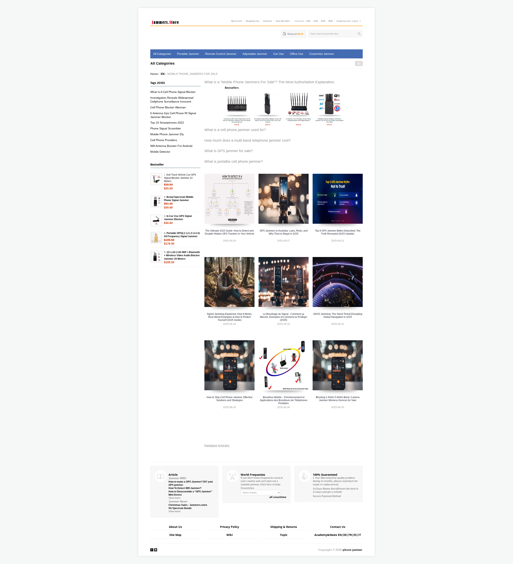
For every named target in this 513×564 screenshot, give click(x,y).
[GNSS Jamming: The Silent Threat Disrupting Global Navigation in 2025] (338, 282)
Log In (355, 21)
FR (350, 535)
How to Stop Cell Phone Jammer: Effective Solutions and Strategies (229, 399)
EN (163, 73)
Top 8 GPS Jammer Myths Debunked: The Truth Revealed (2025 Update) (338, 232)
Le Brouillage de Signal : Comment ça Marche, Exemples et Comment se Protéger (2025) (283, 317)
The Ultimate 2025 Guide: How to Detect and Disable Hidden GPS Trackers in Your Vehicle (229, 232)
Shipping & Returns (283, 527)
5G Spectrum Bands (180, 508)
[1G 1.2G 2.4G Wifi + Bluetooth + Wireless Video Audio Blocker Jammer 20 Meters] (156, 257)
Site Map (175, 535)
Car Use (278, 53)
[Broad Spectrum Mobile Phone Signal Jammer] (156, 201)
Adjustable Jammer (255, 53)
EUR (323, 21)
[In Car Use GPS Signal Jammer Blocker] (156, 220)
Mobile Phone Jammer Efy (167, 134)
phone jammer (352, 549)
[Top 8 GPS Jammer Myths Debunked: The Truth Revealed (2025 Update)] (338, 199)
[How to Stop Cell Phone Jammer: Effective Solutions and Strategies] (229, 365)
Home (154, 73)
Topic (283, 535)
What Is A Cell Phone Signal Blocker (173, 91)
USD (308, 21)
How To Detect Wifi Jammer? (185, 488)
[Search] (359, 33)
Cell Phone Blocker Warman (168, 107)
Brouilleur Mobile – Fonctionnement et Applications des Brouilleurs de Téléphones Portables (283, 400)
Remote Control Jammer (220, 53)
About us (175, 527)
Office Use (296, 53)
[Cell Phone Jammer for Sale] (283, 105)
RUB (330, 21)
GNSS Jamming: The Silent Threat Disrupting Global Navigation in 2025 (337, 315)
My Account (236, 21)
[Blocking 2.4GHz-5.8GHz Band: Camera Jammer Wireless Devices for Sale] (338, 365)
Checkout (267, 21)
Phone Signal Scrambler (165, 128)
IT (359, 535)
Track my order (283, 21)
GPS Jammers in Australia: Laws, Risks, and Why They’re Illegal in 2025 (284, 232)
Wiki (229, 535)
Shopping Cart (252, 21)
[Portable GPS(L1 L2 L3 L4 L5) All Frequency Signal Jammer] (156, 238)
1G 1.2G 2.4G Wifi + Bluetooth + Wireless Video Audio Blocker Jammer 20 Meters (182, 255)
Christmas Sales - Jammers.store (188, 505)
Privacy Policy (229, 527)
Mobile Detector (160, 151)
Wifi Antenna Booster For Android (171, 145)
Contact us (337, 527)
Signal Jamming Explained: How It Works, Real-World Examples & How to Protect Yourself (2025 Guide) (229, 317)
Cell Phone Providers (163, 140)
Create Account (343, 21)
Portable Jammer (188, 53)
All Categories (162, 53)
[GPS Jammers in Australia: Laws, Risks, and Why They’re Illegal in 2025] (284, 199)
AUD (316, 21)
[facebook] (151, 549)
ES (355, 535)
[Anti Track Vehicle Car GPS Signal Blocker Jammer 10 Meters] (156, 179)
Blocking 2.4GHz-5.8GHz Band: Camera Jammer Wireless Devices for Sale (338, 399)
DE (345, 535)
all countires (277, 497)
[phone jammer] (165, 21)
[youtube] (155, 549)
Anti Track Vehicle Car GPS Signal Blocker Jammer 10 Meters (180, 178)
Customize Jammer (321, 53)
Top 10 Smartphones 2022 (167, 122)
